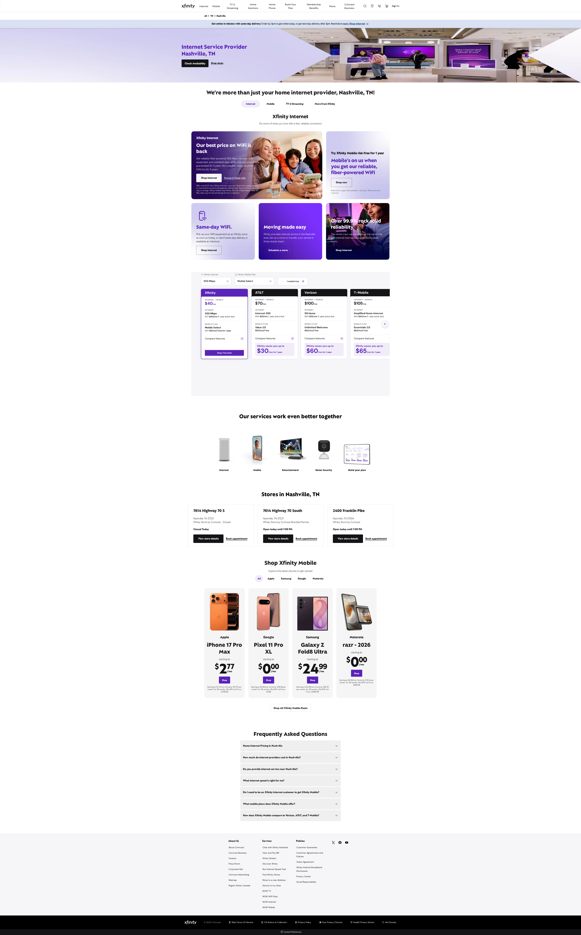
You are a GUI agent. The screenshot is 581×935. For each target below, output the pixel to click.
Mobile (270, 103)
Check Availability (195, 63)
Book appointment (236, 538)
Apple (271, 578)
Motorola (318, 578)
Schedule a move (278, 250)
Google (302, 578)
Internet (250, 103)
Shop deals (217, 63)
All (259, 578)
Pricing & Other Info (235, 178)
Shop (224, 680)
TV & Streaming (294, 103)
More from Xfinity (325, 103)
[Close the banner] (367, 24)
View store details (208, 538)
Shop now (341, 182)
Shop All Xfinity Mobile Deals (290, 708)
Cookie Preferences (292, 932)
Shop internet (357, 23)
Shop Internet (344, 250)
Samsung (286, 578)
